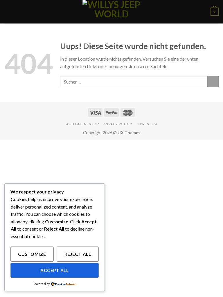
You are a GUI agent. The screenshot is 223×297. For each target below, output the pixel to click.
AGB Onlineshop (82, 124)
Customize (32, 254)
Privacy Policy (117, 124)
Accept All (54, 270)
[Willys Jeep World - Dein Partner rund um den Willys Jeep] (111, 11)
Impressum (146, 124)
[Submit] (213, 81)
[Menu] (7, 12)
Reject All (77, 254)
